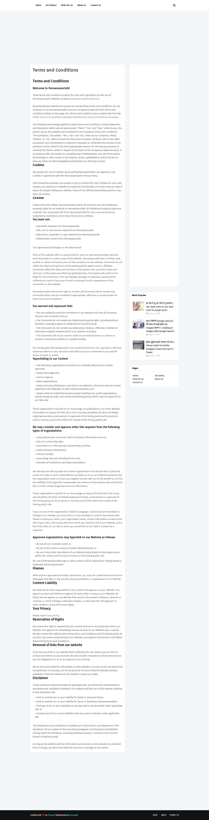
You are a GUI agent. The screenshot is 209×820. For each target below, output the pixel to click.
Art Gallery (159, 375)
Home (135, 375)
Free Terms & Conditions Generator (100, 117)
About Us (159, 379)
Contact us (137, 382)
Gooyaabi (73, 815)
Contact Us (174, 815)
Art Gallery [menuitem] (51, 5)
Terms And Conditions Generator (56, 117)
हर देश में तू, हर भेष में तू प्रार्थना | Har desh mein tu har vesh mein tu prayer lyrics (160, 306)
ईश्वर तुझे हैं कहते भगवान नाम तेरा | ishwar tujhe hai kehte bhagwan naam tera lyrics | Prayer (160, 347)
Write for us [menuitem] (67, 5)
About (163, 815)
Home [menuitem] (38, 5)
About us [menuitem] (81, 5)
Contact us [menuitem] (96, 5)
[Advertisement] (104, 36)
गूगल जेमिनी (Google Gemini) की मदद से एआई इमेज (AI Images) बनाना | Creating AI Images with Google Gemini (160, 326)
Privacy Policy (52, 615)
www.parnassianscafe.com (85, 98)
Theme (51, 815)
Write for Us (138, 379)
